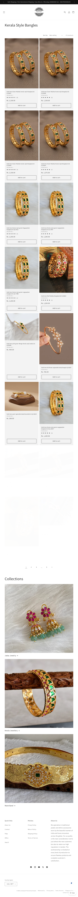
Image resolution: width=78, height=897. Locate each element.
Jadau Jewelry (10, 655)
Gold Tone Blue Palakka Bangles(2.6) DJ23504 (19, 550)
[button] (4, 12)
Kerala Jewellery (11, 730)
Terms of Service (33, 838)
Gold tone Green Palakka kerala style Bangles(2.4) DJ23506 (20, 164)
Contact (7, 829)
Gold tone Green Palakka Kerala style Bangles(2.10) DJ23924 (55, 164)
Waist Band (9, 806)
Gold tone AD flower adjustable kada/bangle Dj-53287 (56, 367)
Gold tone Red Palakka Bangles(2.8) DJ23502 (53, 296)
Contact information (68, 892)
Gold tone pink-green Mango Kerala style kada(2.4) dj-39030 (21, 344)
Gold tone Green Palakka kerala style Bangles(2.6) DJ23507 (20, 92)
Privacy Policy (32, 825)
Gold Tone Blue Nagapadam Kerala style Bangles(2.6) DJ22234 (22, 481)
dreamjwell (23, 890)
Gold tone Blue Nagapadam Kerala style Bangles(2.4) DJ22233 (56, 481)
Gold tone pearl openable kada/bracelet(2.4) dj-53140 (22, 414)
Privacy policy (50, 890)
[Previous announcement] (4, 2)
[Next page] (52, 567)
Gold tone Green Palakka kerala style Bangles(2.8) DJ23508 (55, 92)
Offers (6, 838)
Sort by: (45, 35)
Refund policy (41, 890)
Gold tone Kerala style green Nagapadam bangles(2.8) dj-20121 (18, 228)
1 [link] (26, 567)
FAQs (6, 834)
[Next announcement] (74, 2)
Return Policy (32, 829)
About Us (7, 825)
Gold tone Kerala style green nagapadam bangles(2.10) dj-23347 (52, 428)
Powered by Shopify (31, 890)
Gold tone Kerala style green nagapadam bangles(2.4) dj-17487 (52, 228)
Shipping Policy (32, 834)
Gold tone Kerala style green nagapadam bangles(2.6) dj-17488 (18, 293)
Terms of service (60, 890)
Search (7, 842)
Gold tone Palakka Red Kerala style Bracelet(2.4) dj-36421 (55, 529)
